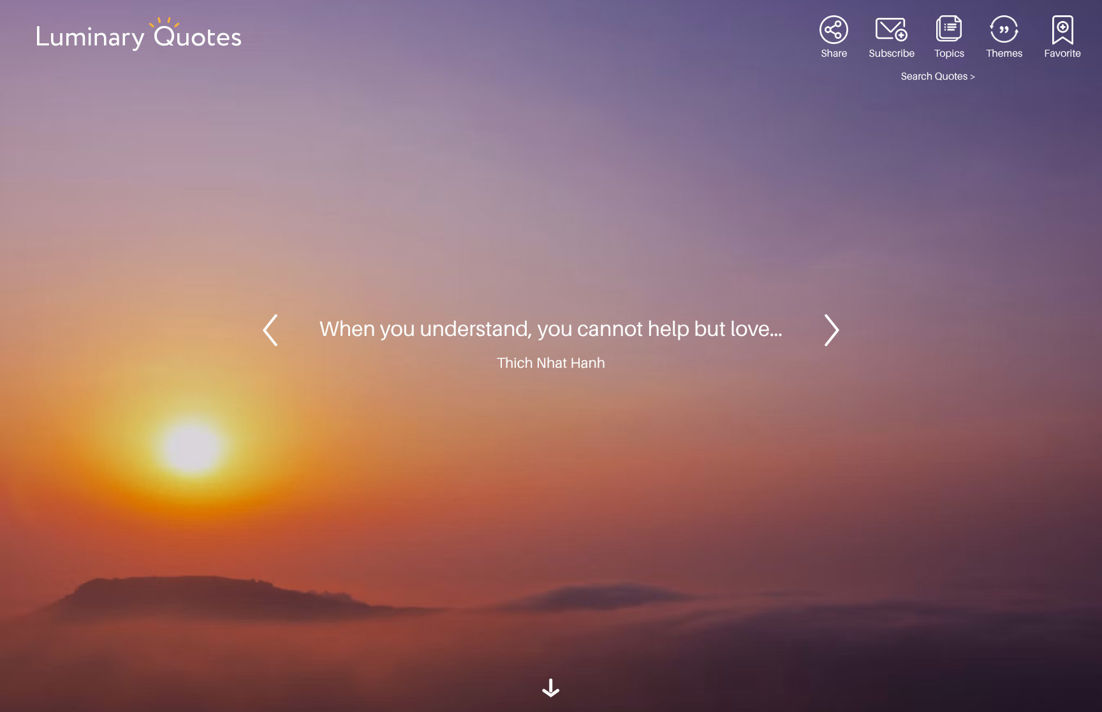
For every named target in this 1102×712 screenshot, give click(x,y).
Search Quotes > (938, 76)
